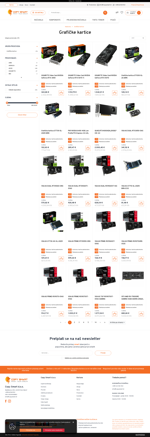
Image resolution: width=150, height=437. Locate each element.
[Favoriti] (122, 12)
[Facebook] (6, 401)
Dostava (43, 387)
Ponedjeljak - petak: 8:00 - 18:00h (123, 396)
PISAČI (113, 20)
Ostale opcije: (11, 85)
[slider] (7, 103)
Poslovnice (92, 5)
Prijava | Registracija (137, 5)
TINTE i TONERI (98, 20)
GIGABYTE (23, 71)
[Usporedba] (117, 12)
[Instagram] (10, 401)
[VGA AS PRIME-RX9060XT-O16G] (114, 258)
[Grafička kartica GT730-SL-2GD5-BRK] (61, 148)
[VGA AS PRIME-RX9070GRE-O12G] (141, 258)
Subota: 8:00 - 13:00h (119, 399)
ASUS (23, 68)
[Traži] (105, 13)
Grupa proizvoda (12, 46)
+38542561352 (120, 5)
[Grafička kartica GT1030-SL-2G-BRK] (141, 93)
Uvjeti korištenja (46, 384)
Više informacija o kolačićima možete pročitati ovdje (36, 427)
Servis (11, 5)
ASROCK (23, 65)
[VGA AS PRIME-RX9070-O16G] (61, 314)
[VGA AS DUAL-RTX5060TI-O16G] (88, 203)
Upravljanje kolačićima (47, 408)
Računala (38, 20)
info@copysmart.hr (106, 5)
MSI (23, 74)
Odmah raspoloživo (23, 90)
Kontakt (32, 5)
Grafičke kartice (12, 51)
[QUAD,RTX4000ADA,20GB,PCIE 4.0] (114, 148)
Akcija (21, 5)
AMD (23, 63)
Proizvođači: (10, 58)
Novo (26, 5)
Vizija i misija (44, 399)
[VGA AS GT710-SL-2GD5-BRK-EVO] (141, 203)
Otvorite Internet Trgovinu (30, 435)
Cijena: (8, 98)
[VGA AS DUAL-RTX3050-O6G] (141, 148)
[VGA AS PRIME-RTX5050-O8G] (88, 258)
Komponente (55, 20)
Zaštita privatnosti (46, 393)
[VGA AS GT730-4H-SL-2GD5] (61, 258)
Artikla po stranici (116, 323)
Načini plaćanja (45, 405)
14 (96, 322)
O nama (43, 396)
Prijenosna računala (76, 20)
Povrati (43, 390)
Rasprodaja (80, 384)
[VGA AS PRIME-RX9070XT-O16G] (88, 314)
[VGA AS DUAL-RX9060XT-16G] (114, 203)
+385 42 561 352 (117, 386)
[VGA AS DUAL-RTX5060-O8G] (61, 203)
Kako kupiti (44, 402)
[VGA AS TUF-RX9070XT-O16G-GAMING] (114, 314)
